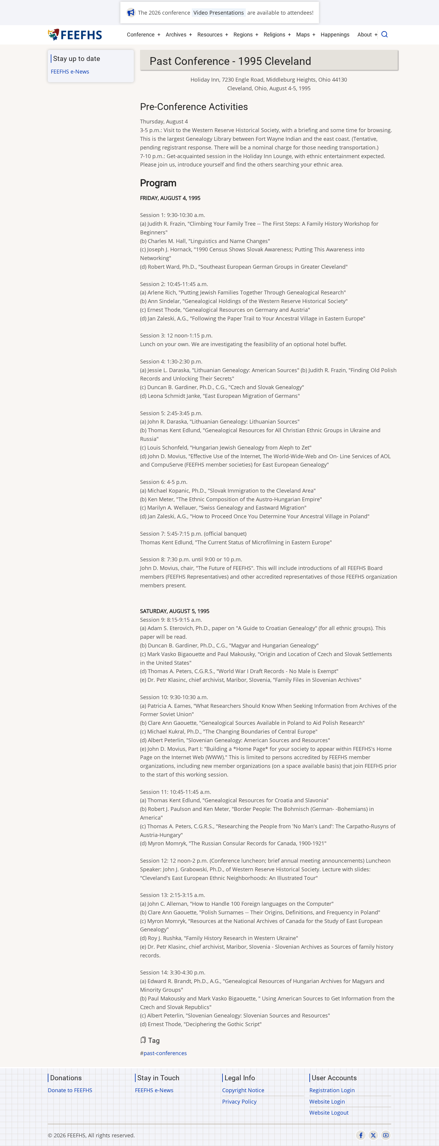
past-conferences (165, 1053)
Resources (209, 34)
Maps (303, 34)
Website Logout (329, 1112)
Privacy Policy (239, 1101)
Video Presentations (219, 12)
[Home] (75, 34)
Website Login (327, 1101)
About (364, 34)
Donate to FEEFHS (70, 1090)
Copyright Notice (243, 1090)
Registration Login (332, 1090)
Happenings (335, 34)
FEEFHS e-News (70, 71)
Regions (243, 34)
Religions (274, 34)
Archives (176, 34)
